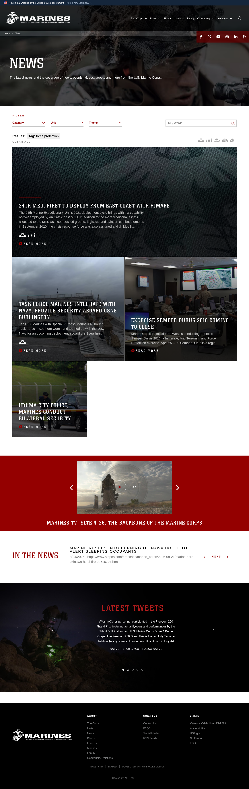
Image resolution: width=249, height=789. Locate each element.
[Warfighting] (233, 140)
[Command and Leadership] (225, 140)
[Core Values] (217, 140)
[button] (80, 3)
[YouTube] (218, 37)
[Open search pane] (239, 18)
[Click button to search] (233, 123)
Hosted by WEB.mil (123, 777)
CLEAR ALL (21, 141)
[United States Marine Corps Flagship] (38, 18)
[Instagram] (227, 37)
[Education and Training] (209, 140)
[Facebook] (201, 37)
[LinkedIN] (236, 37)
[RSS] (244, 37)
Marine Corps (42, 735)
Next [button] (216, 557)
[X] (209, 37)
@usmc (114, 649)
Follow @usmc (152, 649)
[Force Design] (201, 140)
